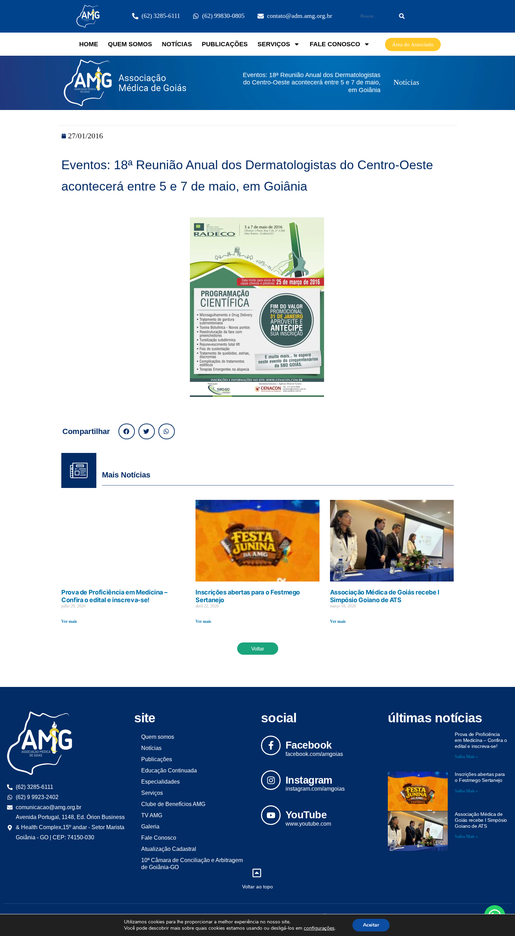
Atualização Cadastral (168, 849)
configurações (319, 928)
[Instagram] (271, 780)
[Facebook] (271, 745)
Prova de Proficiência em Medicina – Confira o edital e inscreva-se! (114, 596)
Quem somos (130, 44)
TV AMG (151, 815)
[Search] (402, 16)
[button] (126, 431)
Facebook (308, 745)
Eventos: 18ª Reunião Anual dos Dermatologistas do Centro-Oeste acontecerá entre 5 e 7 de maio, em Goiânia (311, 82)
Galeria (150, 827)
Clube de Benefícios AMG (173, 804)
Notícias (177, 44)
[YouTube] (271, 815)
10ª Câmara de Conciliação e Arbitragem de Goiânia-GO (192, 863)
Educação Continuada (169, 770)
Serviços (274, 44)
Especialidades (160, 782)
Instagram (309, 780)
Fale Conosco (335, 44)
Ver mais (69, 621)
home (88, 44)
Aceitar (371, 925)
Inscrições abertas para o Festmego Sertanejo (480, 777)
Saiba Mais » (466, 756)
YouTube (306, 814)
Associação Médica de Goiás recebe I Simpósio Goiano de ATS (384, 596)
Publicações (225, 44)
